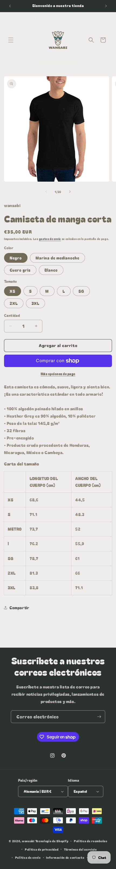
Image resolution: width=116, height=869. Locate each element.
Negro (16, 258)
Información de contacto (65, 857)
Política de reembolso (90, 841)
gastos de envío (50, 239)
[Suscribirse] (99, 716)
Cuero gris (20, 270)
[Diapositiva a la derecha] (70, 192)
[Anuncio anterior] (10, 6)
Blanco (51, 270)
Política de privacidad (41, 849)
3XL (35, 303)
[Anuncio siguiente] (106, 6)
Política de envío (28, 857)
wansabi (28, 841)
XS (12, 291)
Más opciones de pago (58, 373)
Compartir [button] (19, 607)
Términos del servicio (80, 849)
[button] (11, 40)
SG (81, 291)
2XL (14, 303)
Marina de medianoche (57, 258)
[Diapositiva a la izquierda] (46, 192)
